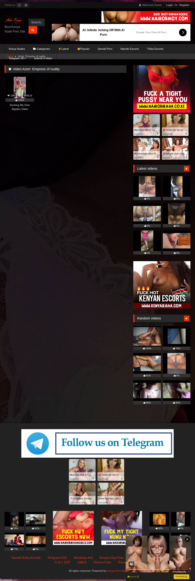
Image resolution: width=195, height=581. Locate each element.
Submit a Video (43, 58)
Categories (43, 48)
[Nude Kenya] (14, 21)
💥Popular (83, 48)
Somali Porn (105, 48)
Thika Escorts (155, 48)
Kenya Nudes (17, 48)
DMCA (82, 562)
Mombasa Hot (83, 557)
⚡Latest (63, 48)
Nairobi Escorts (130, 48)
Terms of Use (102, 562)
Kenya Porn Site (116, 570)
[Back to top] (183, 569)
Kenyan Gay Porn (112, 557)
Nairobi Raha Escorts (26, 557)
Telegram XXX (57, 557)
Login (169, 4)
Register (184, 4)
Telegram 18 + (17, 58)
